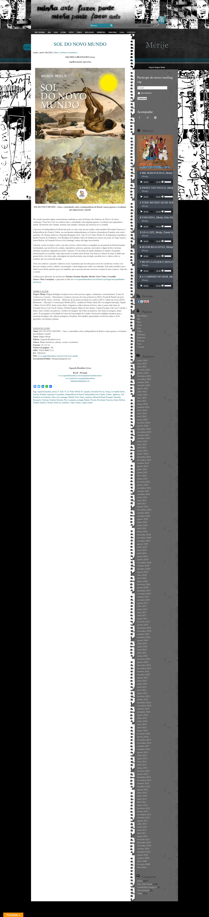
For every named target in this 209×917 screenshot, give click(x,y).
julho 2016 (142, 643)
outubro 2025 (143, 382)
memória (88, 397)
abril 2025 (141, 401)
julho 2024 (142, 410)
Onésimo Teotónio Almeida (52, 400)
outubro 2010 (143, 848)
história (36, 394)
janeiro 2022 (142, 485)
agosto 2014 (142, 715)
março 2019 (142, 556)
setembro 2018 (143, 569)
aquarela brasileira (44, 391)
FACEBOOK (139, 117)
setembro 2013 (143, 749)
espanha (87, 391)
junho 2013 (142, 758)
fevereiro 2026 (143, 370)
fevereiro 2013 (143, 771)
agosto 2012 (142, 789)
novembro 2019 (144, 537)
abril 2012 (141, 802)
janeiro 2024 (142, 426)
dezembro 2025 (144, 376)
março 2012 (142, 805)
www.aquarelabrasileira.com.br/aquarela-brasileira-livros (80, 375)
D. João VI (62, 391)
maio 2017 (142, 612)
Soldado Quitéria (39, 402)
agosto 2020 (142, 519)
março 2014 (142, 730)
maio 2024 (142, 413)
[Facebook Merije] (138, 302)
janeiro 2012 (142, 811)
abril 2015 (141, 690)
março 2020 (142, 531)
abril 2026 (141, 366)
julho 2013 (142, 755)
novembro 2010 (144, 845)
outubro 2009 (143, 858)
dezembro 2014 (144, 702)
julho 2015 (142, 681)
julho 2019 (142, 547)
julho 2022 (142, 469)
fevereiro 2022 (143, 482)
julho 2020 (142, 522)
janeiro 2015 (142, 699)
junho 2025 (142, 394)
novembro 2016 (144, 631)
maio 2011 (142, 830)
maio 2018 (142, 575)
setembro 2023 (143, 438)
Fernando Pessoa (97, 391)
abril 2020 (141, 528)
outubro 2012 (143, 783)
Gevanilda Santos (118, 391)
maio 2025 (142, 398)
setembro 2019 (143, 541)
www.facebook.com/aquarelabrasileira (80, 378)
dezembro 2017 (144, 590)
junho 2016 (142, 646)
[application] (155, 182)
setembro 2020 (143, 516)
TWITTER (147, 117)
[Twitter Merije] (141, 302)
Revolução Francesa (105, 400)
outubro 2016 (143, 634)
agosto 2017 (142, 603)
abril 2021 (141, 503)
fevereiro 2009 (143, 864)
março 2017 (142, 618)
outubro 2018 (143, 565)
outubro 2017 (143, 597)
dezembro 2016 (144, 628)
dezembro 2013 (144, 740)
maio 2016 (142, 649)
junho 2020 (142, 525)
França (107, 391)
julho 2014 (142, 718)
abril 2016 (141, 653)
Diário (56, 53)
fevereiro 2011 (143, 839)
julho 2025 (142, 391)
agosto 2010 (142, 855)
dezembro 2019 (144, 534)
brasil (54, 391)
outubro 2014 (143, 709)
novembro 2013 (144, 743)
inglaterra (116, 394)
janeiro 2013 (142, 774)
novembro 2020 (144, 509)
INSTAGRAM (155, 117)
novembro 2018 (144, 562)
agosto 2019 (142, 544)
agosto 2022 (142, 466)
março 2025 (142, 404)
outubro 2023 (143, 435)
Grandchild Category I (147, 887)
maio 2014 (142, 724)
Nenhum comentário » (69, 53)
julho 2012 (142, 792)
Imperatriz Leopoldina (55, 394)
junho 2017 (142, 609)
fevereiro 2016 (143, 659)
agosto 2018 (142, 572)
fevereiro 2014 (143, 733)
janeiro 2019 (142, 559)
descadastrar (146, 93)
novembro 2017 (144, 593)
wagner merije (87, 402)
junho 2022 (142, 472)
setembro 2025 (143, 385)
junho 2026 (142, 360)
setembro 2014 (143, 712)
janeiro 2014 (142, 736)
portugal (80, 400)
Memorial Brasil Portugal (103, 397)
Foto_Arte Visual (144, 884)
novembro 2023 (144, 432)
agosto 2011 (142, 820)
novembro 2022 (144, 460)
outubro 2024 (143, 407)
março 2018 (142, 581)
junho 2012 (142, 796)
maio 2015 (142, 687)
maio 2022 (142, 475)
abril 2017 (141, 615)
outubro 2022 (143, 463)
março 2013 (142, 768)
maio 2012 (142, 799)
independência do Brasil (74, 394)
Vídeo (140, 893)
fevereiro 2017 (143, 621)
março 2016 (142, 656)
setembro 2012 (143, 786)
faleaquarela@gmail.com (80, 381)
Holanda (43, 394)
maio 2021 (142, 500)
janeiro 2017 (142, 625)
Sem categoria (143, 890)
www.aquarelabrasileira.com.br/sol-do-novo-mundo (58, 356)
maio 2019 (142, 550)
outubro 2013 (143, 746)
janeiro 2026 (142, 373)
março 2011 (142, 836)
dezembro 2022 (144, 457)
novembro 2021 (144, 488)
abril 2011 (141, 833)
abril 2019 (141, 553)
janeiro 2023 (142, 454)
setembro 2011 (143, 817)
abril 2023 (141, 447)
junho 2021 (142, 497)
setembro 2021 (143, 494)
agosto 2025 (142, 388)
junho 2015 (142, 684)
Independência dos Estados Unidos (98, 394)
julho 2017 (142, 606)
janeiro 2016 (142, 662)
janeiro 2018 (142, 587)
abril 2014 (141, 727)
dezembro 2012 (144, 777)
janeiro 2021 (142, 506)
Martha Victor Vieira (76, 397)
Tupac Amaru (75, 402)
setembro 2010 (143, 852)
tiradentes (65, 402)
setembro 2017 (143, 600)
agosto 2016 (142, 640)
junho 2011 (142, 827)
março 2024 (142, 419)
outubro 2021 (143, 491)
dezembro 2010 (144, 842)
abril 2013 (141, 764)
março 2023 (142, 450)
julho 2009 (142, 861)
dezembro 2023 (144, 429)
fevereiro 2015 (143, 696)
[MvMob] (147, 302)
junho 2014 (142, 721)
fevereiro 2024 (143, 422)
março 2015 (142, 693)
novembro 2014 (144, 705)
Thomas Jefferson (54, 402)
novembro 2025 (144, 379)
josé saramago (61, 397)
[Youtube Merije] (144, 302)
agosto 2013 (142, 752)
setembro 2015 (143, 674)
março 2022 (142, 478)
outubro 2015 (143, 671)
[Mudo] (163, 182)
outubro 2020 (143, 513)
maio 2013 (142, 761)
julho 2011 (142, 824)
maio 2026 (142, 363)
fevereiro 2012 (143, 808)
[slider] (152, 182)
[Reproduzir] (141, 182)
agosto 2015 (142, 677)
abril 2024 (141, 416)
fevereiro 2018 (143, 584)
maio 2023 (142, 444)
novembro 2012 (144, 780)
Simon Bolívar (119, 400)
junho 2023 (142, 441)
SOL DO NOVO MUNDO (80, 44)
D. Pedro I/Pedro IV (75, 391)
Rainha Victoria (90, 400)
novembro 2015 (144, 668)
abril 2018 (141, 578)
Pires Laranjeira (70, 400)
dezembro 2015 (144, 665)
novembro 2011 (144, 814)
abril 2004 (141, 867)
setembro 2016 (143, 637)
